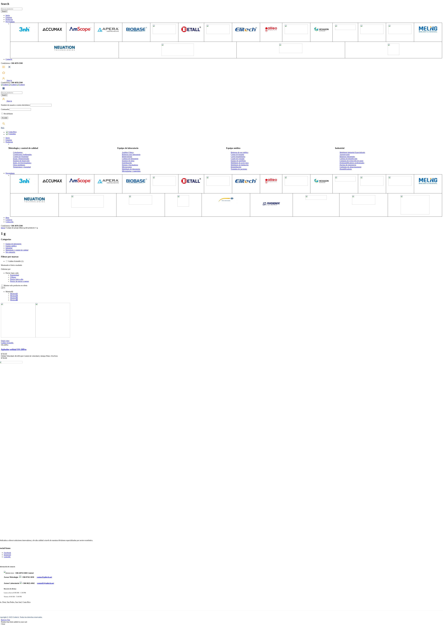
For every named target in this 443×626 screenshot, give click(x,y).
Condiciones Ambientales (22, 155)
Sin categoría (10, 252)
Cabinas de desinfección (348, 159)
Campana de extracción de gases (351, 161)
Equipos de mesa (128, 161)
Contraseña (5, 109)
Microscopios (127, 167)
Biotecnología (127, 157)
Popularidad (14, 275)
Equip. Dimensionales (21, 159)
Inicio (3, 228)
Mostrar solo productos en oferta (15, 285)
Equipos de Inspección (21, 161)
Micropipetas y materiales (131, 171)
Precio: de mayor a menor (19, 281)
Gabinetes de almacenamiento (350, 167)
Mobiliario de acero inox (240, 163)
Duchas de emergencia (348, 165)
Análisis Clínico (128, 152)
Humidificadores (346, 169)
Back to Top (5, 620)
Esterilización (127, 163)
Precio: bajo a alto (16, 279)
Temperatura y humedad (22, 167)
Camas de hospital (237, 155)
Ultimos (13, 277)
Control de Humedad (20, 157)
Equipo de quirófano (238, 161)
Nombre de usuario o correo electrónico (15, 105)
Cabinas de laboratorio (130, 159)
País (2, 128)
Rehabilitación (236, 167)
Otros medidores (19, 165)
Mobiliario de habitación (239, 165)
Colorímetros (17, 152)
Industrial (9, 248)
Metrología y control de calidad (17, 250)
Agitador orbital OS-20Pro (13, 349)
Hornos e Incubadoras (130, 165)
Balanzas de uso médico (239, 152)
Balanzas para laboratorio (131, 155)
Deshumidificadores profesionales (352, 163)
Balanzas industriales (347, 157)
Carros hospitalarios (238, 157)
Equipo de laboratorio (13, 244)
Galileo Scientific (15, 261)
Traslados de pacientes (239, 169)
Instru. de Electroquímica (22, 163)
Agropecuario (345, 155)
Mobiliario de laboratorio (131, 169)
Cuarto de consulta (237, 159)
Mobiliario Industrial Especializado (352, 152)
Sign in (9, 80)
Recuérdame (8, 114)
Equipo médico (11, 246)
